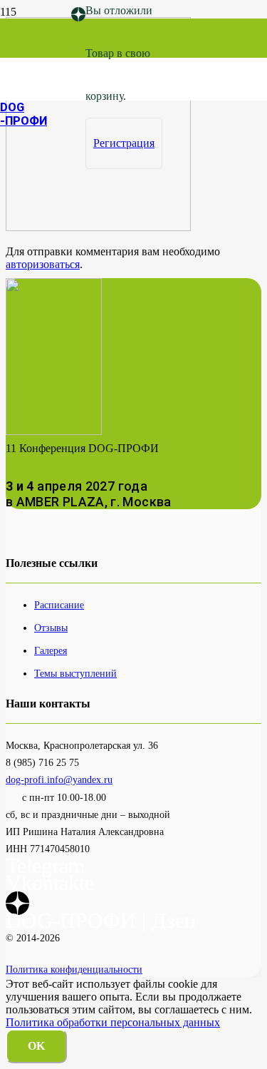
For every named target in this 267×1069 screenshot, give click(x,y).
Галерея (50, 650)
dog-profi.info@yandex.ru (59, 779)
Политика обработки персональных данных (113, 1022)
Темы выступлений (75, 673)
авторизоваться (43, 264)
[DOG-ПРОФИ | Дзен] (78, 15)
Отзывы (51, 627)
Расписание (59, 604)
